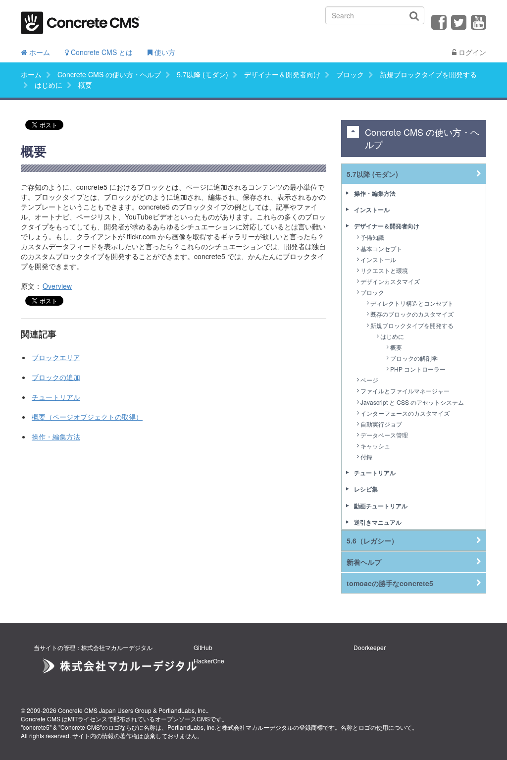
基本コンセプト (381, 248)
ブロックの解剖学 (414, 358)
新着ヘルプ (364, 562)
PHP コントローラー (418, 369)
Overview (57, 286)
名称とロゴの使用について (376, 727)
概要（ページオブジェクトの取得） (87, 417)
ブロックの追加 (56, 377)
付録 (366, 456)
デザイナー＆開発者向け (282, 74)
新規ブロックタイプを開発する (428, 74)
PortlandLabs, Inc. (182, 710)
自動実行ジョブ (381, 424)
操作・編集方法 (56, 436)
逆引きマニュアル (378, 522)
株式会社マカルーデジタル (257, 727)
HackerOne (209, 660)
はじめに (48, 85)
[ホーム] (80, 19)
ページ (369, 380)
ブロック (350, 74)
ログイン (471, 52)
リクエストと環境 (384, 270)
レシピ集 (366, 489)
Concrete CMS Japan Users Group (105, 710)
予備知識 (372, 237)
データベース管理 (384, 435)
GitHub (203, 647)
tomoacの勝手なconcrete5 (390, 583)
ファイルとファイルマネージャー (405, 390)
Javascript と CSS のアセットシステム (412, 402)
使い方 (163, 52)
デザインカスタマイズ (390, 281)
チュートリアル (56, 397)
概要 (396, 347)
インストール (372, 209)
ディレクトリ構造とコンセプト (412, 303)
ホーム (38, 52)
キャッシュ (375, 445)
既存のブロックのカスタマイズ (412, 314)
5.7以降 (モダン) (202, 74)
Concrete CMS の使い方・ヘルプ (109, 74)
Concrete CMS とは (101, 52)
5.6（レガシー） (372, 540)
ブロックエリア (56, 357)
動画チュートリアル (380, 505)
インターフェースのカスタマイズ (405, 413)
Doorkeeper (370, 647)
